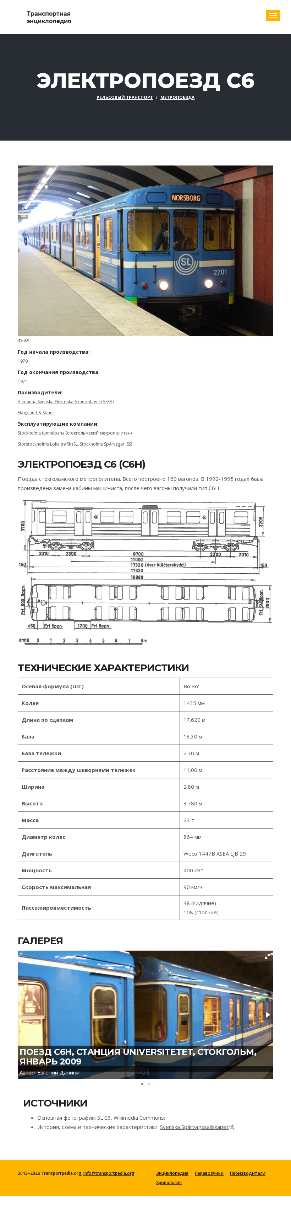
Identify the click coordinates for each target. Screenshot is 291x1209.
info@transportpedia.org (108, 1173)
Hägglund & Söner (36, 413)
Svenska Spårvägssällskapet (194, 1126)
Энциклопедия (172, 1173)
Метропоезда (177, 97)
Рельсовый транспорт (125, 97)
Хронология (169, 1183)
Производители (247, 1173)
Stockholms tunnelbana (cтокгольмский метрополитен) (75, 433)
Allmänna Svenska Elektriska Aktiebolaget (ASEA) (66, 402)
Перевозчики (209, 1173)
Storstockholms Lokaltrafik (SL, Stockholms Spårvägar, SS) (75, 444)
